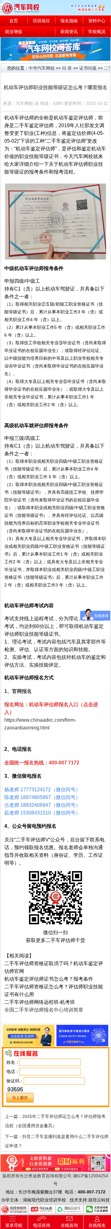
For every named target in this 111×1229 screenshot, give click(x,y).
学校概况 (96, 31)
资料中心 (96, 21)
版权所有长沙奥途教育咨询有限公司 (37, 1175)
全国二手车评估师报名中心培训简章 (43, 1009)
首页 (13, 21)
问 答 (41, 31)
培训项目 (41, 21)
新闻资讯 (69, 31)
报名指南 (69, 21)
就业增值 (13, 31)
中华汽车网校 (42, 68)
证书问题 (88, 68)
